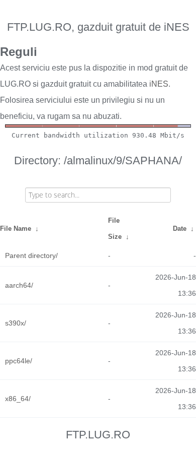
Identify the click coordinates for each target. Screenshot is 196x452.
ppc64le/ (18, 361)
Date (179, 228)
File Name (15, 228)
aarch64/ (19, 285)
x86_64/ (18, 399)
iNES (158, 84)
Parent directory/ (31, 255)
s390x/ (15, 323)
